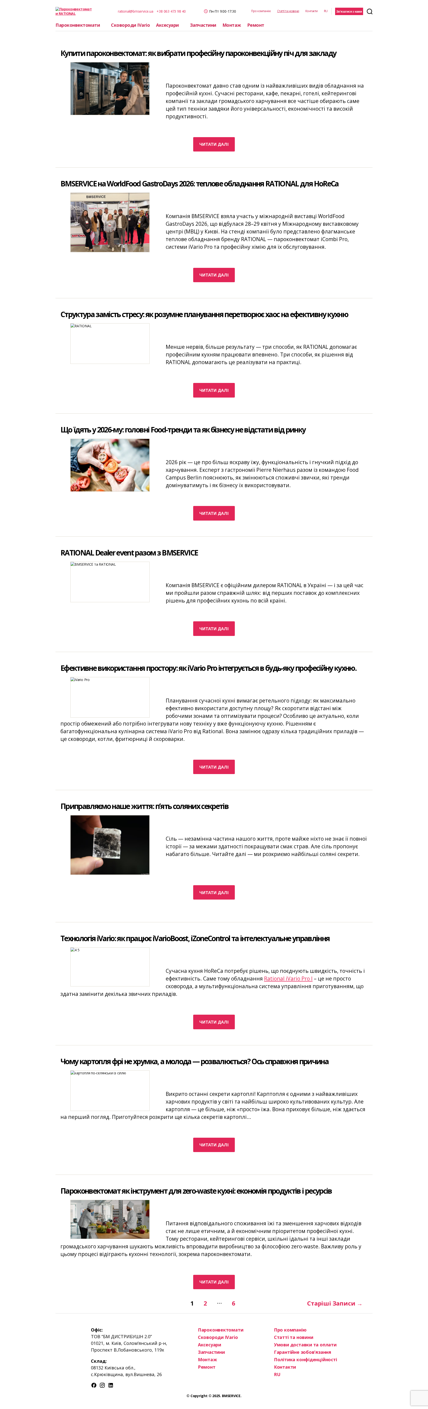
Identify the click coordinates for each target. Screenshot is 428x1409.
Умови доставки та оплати (305, 1345)
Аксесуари (167, 25)
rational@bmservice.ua (135, 11)
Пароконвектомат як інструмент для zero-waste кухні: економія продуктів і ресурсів (196, 1191)
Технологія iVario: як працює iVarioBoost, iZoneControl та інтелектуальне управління (194, 938)
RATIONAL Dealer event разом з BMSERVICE (129, 553)
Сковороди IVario (130, 25)
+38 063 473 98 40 (171, 11)
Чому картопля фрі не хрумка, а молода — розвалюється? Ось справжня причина (194, 1061)
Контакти (311, 11)
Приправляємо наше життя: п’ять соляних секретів (144, 806)
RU (326, 11)
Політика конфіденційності (305, 1359)
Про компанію (261, 11)
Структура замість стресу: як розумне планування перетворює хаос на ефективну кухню (204, 314)
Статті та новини (288, 11)
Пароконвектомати (77, 25)
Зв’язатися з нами (349, 11)
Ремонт (255, 25)
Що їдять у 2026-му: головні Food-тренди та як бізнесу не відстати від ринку (183, 430)
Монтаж (231, 25)
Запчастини (203, 25)
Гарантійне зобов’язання (302, 1352)
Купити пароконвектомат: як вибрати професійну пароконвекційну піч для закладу (198, 53)
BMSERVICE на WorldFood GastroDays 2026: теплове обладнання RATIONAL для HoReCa (199, 183)
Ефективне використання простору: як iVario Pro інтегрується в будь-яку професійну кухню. (208, 668)
